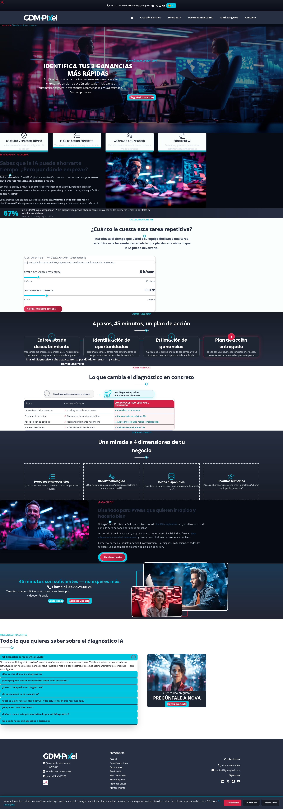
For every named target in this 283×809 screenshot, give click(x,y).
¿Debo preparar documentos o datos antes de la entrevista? (35, 680)
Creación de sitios (119, 762)
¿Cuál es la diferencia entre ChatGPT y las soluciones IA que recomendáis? (43, 700)
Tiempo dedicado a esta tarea (42, 272)
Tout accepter (232, 802)
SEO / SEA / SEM (118, 775)
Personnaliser (270, 802)
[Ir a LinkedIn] (222, 781)
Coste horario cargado (39, 290)
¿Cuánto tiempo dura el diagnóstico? (22, 687)
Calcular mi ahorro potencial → (43, 308)
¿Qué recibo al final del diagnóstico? (22, 673)
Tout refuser (251, 802)
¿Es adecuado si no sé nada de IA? (20, 693)
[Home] (1, 25)
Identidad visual (118, 783)
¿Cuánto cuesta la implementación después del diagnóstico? (35, 714)
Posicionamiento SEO (200, 17)
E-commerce (116, 767)
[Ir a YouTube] (238, 781)
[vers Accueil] (40, 17)
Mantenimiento (117, 787)
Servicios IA (115, 771)
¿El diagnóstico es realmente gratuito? (23, 656)
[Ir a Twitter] (227, 781)
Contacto (250, 17)
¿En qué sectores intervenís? (17, 707)
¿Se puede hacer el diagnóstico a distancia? (26, 720)
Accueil (113, 758)
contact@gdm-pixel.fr (141, 5)
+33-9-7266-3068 (118, 5)
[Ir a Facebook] (233, 781)
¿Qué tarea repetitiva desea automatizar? (55, 257)
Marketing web (229, 17)
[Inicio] (132, 17)
